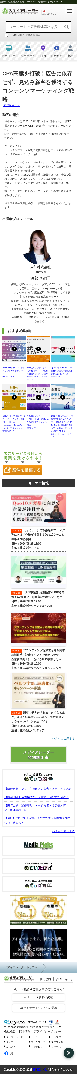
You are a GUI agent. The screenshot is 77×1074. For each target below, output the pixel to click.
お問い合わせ (64, 979)
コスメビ (11, 1046)
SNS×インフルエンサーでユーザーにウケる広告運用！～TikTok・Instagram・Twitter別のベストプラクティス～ (14, 422)
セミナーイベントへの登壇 (40, 1007)
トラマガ (56, 1037)
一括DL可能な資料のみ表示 (25, 35)
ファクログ (37, 1046)
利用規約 (45, 979)
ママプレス (57, 1041)
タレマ (9, 1041)
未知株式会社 (11, 105)
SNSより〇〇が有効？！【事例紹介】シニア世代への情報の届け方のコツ (37, 371)
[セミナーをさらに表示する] (38, 739)
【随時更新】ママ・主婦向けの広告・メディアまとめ (37, 788)
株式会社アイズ (8, 376)
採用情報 (24, 1031)
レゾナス (56, 1046)
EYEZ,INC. (40, 1069)
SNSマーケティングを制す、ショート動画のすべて (13, 371)
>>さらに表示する (63, 831)
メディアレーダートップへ (21, 967)
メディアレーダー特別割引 (38, 755)
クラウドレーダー (15, 1037)
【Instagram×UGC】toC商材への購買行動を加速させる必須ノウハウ (62, 371)
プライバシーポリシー (48, 1031)
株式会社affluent (32, 428)
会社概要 (9, 1031)
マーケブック (38, 1041)
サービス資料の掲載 (40, 997)
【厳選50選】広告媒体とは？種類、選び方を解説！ (36, 797)
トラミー (35, 1037)
